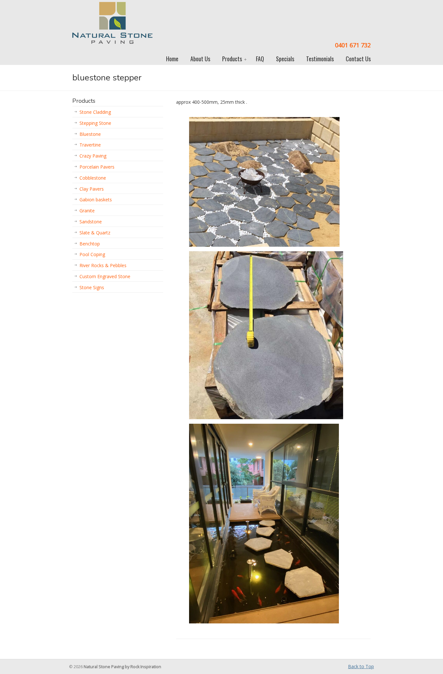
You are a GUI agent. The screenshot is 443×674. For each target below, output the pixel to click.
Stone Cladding (95, 112)
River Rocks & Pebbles (102, 265)
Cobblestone (92, 178)
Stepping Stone (95, 123)
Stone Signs (91, 287)
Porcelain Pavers (96, 167)
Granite (87, 210)
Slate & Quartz (94, 233)
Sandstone (90, 222)
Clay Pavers (91, 189)
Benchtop (89, 244)
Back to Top (361, 666)
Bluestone (90, 134)
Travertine (90, 145)
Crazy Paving (92, 156)
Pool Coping (92, 254)
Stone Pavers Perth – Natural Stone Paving (112, 23)
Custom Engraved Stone (104, 276)
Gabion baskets (95, 199)
